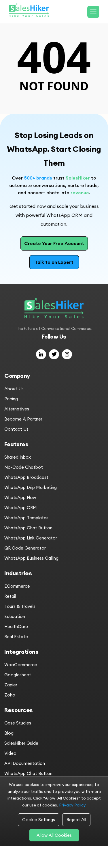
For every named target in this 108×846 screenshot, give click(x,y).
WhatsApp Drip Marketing (30, 487)
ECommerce (17, 586)
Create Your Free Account (54, 243)
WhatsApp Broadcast (26, 477)
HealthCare (16, 626)
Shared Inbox (17, 457)
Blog (9, 733)
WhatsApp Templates (26, 517)
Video (10, 753)
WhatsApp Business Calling (31, 558)
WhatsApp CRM (20, 507)
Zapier (10, 685)
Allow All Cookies (54, 835)
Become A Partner (23, 419)
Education (14, 616)
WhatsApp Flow (20, 497)
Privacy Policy (72, 805)
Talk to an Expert (54, 262)
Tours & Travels (19, 606)
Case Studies (17, 723)
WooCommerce (20, 664)
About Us (14, 388)
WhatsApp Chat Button (28, 528)
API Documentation (24, 763)
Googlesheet (17, 674)
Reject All (76, 819)
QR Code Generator (25, 548)
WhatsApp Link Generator (30, 538)
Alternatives (16, 409)
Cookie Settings (38, 819)
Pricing (11, 398)
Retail (10, 596)
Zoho (9, 695)
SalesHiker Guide (21, 743)
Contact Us (16, 429)
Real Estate (16, 636)
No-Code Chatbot (23, 467)
